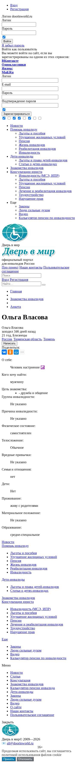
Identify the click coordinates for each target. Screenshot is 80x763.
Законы (15, 646)
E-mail (6, 84)
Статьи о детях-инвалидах (29, 590)
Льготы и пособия (23, 553)
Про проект (10, 267)
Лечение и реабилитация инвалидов (36, 624)
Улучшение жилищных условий (33, 557)
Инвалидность (20, 572)
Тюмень (49, 339)
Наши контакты (30, 267)
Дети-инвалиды (13, 579)
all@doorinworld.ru (20, 743)
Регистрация (19, 279)
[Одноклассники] (10, 352)
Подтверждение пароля (19, 101)
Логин (6, 20)
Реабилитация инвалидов (28, 568)
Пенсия (15, 561)
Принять (8, 759)
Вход (5, 279)
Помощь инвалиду (15, 546)
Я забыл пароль (13, 45)
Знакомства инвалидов (18, 598)
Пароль (7, 28)
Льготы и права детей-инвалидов (34, 587)
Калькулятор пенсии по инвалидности (38, 658)
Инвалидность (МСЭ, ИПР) (30, 609)
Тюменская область (27, 339)
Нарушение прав (22, 632)
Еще (5, 639)
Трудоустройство (22, 628)
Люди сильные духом (25, 650)
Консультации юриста (18, 602)
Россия (7, 339)
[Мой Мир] (16, 352)
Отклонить (25, 759)
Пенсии (16, 620)
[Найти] (43, 284)
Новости (8, 542)
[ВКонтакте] (4, 352)
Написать (9, 343)
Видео (14, 654)
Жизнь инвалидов (23, 564)
